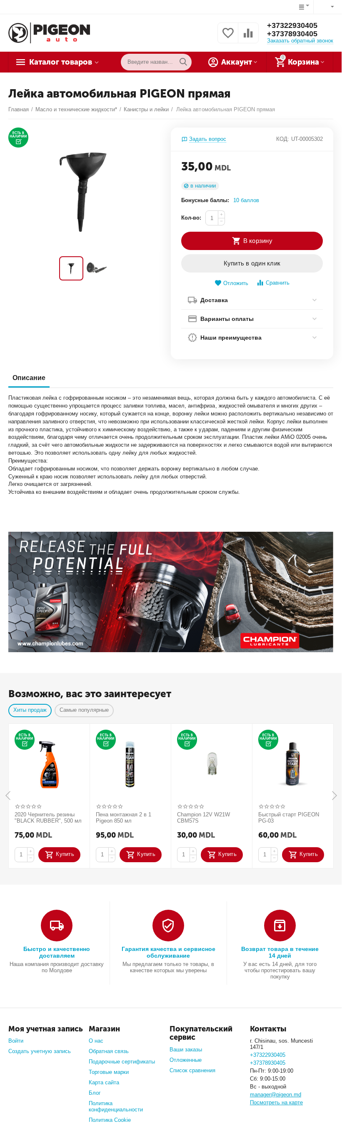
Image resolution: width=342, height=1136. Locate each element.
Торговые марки (109, 1072)
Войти (15, 1041)
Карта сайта (104, 1082)
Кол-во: (191, 218)
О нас (96, 1041)
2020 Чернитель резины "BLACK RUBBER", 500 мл (48, 817)
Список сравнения (192, 1070)
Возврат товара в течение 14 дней (280, 952)
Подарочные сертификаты (122, 1061)
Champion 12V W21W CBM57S (203, 817)
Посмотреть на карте (276, 1102)
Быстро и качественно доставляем (56, 952)
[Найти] (183, 62)
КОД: (282, 139)
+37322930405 (292, 25)
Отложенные (186, 1060)
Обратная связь (109, 1051)
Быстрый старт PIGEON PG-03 (288, 817)
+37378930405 (292, 34)
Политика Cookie (110, 1120)
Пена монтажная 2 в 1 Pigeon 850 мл (123, 817)
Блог (95, 1093)
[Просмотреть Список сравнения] (248, 38)
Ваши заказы (186, 1049)
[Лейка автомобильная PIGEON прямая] (84, 190)
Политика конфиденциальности (116, 1106)
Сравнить (278, 283)
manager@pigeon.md (275, 1094)
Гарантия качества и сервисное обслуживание (168, 952)
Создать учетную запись (39, 1051)
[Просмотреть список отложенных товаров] (228, 38)
